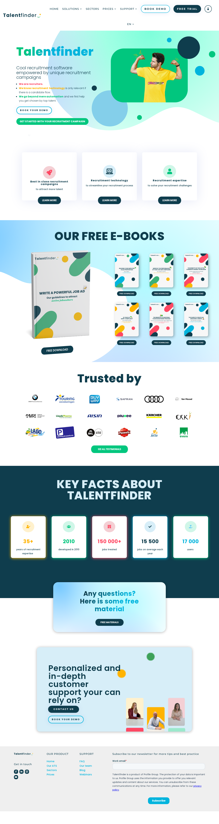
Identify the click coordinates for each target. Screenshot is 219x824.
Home (54, 8)
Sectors (92, 8)
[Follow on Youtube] (16, 777)
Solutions (70, 8)
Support (127, 8)
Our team (86, 766)
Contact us (63, 709)
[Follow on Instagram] (27, 772)
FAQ (82, 761)
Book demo (155, 8)
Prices (108, 8)
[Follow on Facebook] (16, 772)
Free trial (187, 8)
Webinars (86, 774)
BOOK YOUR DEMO (34, 110)
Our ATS (52, 766)
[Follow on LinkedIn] (21, 772)
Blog (82, 770)
